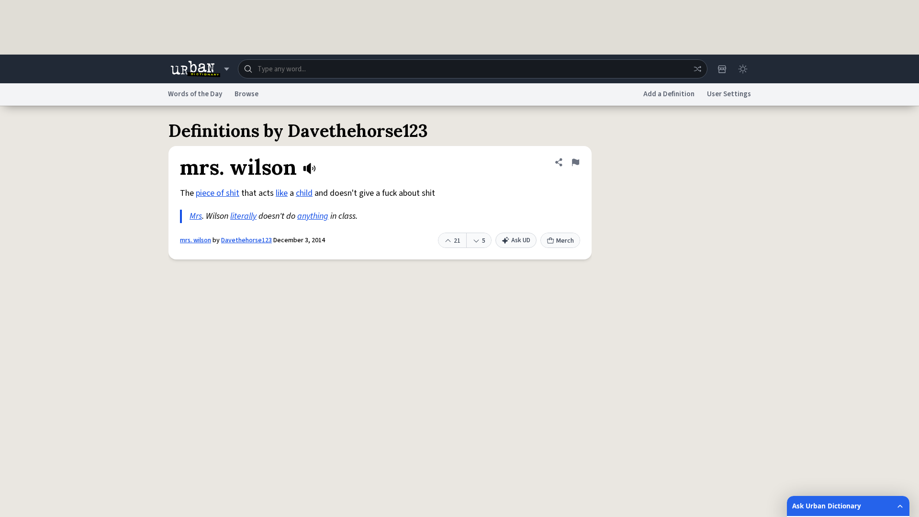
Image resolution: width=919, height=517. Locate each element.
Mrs (196, 216)
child (304, 193)
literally (243, 216)
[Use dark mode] (742, 69)
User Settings (729, 94)
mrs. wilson (195, 240)
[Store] (721, 69)
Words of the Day (195, 94)
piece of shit (217, 193)
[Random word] (697, 69)
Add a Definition (669, 94)
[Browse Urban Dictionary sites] (200, 69)
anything (312, 216)
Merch (565, 241)
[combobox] (472, 69)
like (282, 193)
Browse (246, 94)
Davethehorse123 (246, 240)
